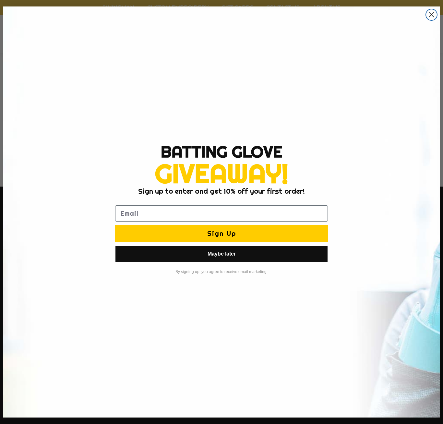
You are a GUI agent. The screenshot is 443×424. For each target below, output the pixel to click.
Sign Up (221, 233)
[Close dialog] (431, 14)
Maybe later (222, 254)
